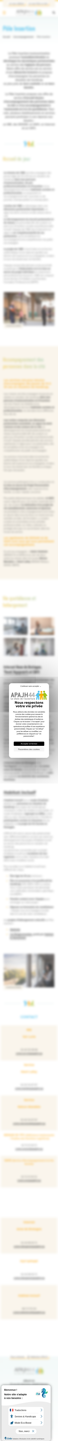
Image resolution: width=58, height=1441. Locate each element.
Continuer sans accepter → (30, 686)
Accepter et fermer (29, 744)
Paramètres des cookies (29, 749)
